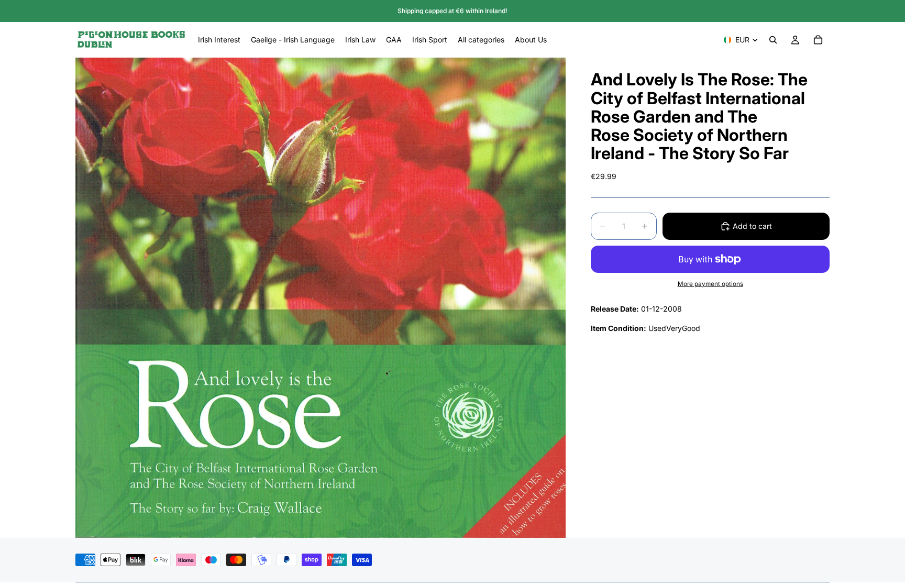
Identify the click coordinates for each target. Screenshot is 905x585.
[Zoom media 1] (320, 298)
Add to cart (752, 226)
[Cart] (818, 39)
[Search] (773, 39)
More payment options (710, 284)
